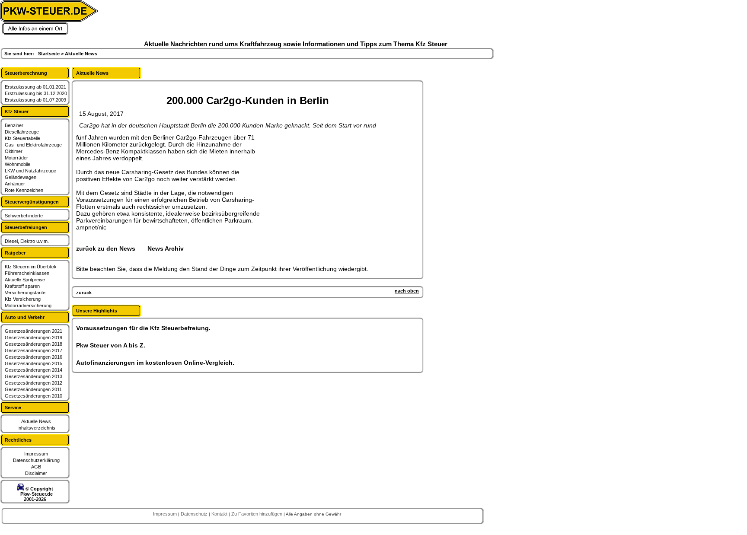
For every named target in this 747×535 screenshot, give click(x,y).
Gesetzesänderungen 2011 (33, 389)
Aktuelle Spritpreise (25, 279)
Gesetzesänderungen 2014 (33, 370)
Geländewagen (20, 177)
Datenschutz (195, 513)
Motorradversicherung (28, 305)
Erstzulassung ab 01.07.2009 (35, 99)
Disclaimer (36, 473)
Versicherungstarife (25, 292)
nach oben (407, 290)
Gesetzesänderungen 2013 (33, 376)
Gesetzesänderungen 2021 (33, 331)
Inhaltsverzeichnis (36, 427)
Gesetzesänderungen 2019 (33, 337)
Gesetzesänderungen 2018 (33, 344)
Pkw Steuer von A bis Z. (110, 345)
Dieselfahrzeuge (22, 131)
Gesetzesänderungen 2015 (33, 363)
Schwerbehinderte (24, 215)
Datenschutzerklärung (36, 460)
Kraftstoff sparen (22, 286)
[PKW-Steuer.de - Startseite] (49, 33)
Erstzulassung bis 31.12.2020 (36, 93)
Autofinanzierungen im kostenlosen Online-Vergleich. (155, 362)
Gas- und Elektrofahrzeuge (33, 144)
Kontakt (220, 513)
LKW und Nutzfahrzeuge (30, 170)
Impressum (36, 453)
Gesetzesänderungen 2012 (33, 382)
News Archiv (165, 248)
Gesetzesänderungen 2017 (33, 350)
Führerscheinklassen (27, 273)
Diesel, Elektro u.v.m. (27, 241)
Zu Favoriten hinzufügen (257, 513)
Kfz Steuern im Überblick (31, 266)
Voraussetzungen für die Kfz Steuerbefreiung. (143, 328)
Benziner (14, 125)
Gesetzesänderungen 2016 (33, 357)
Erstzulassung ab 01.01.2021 (35, 86)
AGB (36, 466)
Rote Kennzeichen (24, 190)
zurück (84, 292)
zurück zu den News (105, 248)
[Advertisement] (331, 188)
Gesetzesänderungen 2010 (33, 395)
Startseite (49, 53)
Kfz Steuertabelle (22, 138)
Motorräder (16, 157)
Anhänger (15, 183)
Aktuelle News (36, 421)
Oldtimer (13, 151)
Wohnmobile (17, 164)
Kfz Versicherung (23, 299)
